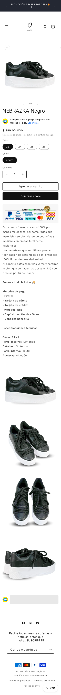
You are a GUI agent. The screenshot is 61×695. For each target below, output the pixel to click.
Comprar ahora (31, 196)
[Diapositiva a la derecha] (38, 103)
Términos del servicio (45, 680)
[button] (7, 27)
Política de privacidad (19, 680)
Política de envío (32, 686)
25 (32, 146)
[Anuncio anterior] (6, 5)
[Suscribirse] (50, 650)
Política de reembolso (36, 675)
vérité (27, 671)
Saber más (33, 122)
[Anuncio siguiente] (54, 5)
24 (20, 146)
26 (44, 146)
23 (7, 146)
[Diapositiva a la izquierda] (23, 103)
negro (9, 160)
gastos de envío (13, 135)
